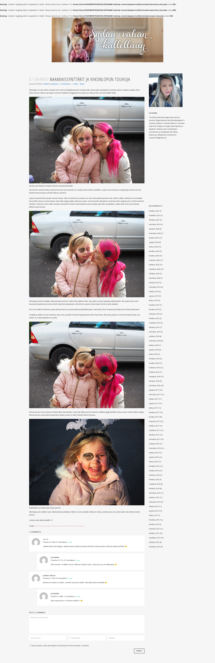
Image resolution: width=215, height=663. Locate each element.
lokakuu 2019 (154, 291)
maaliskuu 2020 (154, 269)
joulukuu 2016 (154, 444)
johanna (55, 84)
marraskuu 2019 (155, 287)
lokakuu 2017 (154, 399)
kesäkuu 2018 (154, 363)
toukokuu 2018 (154, 368)
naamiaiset (51, 526)
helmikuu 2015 (154, 542)
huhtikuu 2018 (154, 372)
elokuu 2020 (153, 247)
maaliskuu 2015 (154, 538)
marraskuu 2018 (155, 341)
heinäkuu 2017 (154, 412)
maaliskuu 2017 (154, 430)
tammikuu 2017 (154, 439)
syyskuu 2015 (154, 511)
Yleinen (46, 84)
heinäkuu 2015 (154, 520)
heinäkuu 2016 (154, 466)
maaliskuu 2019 (154, 323)
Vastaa (70, 542)
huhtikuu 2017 (154, 426)
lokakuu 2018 (154, 345)
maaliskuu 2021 (154, 215)
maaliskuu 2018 (154, 376)
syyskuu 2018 (154, 350)
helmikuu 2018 (154, 381)
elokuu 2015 (153, 515)
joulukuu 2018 (154, 336)
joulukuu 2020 (154, 229)
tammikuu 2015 (154, 547)
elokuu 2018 (153, 354)
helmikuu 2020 (154, 274)
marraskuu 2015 (155, 502)
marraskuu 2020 (155, 233)
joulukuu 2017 (154, 390)
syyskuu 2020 (154, 242)
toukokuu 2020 (154, 260)
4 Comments (65, 84)
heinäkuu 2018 (154, 359)
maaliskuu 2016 (154, 484)
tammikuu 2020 (154, 278)
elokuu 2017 (153, 408)
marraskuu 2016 (155, 448)
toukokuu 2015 (154, 529)
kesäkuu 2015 (154, 524)
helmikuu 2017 (154, 435)
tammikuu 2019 (154, 332)
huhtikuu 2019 (154, 318)
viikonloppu (79, 526)
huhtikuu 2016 (154, 479)
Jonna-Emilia (49, 575)
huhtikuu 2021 (154, 211)
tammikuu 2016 (154, 493)
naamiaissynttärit (65, 526)
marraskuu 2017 (155, 394)
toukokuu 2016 (154, 475)
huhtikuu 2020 (154, 265)
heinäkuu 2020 (154, 251)
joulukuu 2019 (154, 282)
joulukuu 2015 (154, 497)
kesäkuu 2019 (154, 309)
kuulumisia (40, 526)
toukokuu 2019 (154, 314)
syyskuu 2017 (154, 403)
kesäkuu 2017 (154, 417)
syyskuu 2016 (154, 457)
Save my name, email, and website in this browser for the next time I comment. (60, 646)
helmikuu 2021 (154, 220)
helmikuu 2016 (154, 488)
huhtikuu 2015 (154, 533)
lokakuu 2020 (154, 238)
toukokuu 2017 (154, 421)
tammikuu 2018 (154, 385)
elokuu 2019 (153, 300)
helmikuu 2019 (154, 327)
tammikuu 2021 (154, 224)
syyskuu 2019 (154, 296)
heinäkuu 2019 (154, 305)
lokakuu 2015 (154, 506)
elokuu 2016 (153, 462)
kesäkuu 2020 (154, 256)
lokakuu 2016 (154, 453)
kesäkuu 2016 (154, 470)
